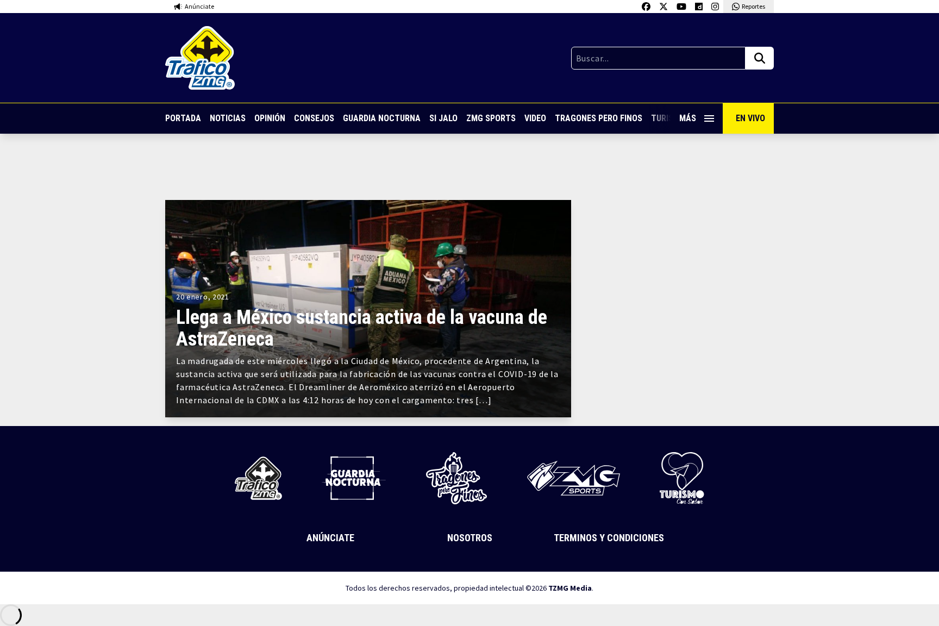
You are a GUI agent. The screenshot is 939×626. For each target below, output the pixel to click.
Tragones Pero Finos (598, 118)
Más (687, 118)
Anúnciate (330, 537)
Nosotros (469, 537)
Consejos (314, 118)
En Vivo (750, 118)
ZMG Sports (491, 118)
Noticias (228, 118)
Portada (183, 118)
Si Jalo (443, 118)
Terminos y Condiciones (609, 537)
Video (535, 118)
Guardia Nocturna (382, 118)
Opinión (269, 118)
